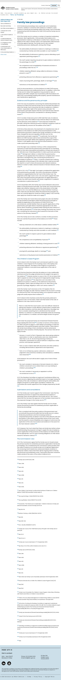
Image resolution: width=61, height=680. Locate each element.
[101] (35, 373)
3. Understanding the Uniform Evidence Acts (6, 39)
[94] (32, 279)
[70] (46, 84)
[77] (33, 159)
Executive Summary (6, 26)
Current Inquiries (27, 8)
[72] (38, 121)
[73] (50, 125)
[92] (59, 254)
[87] (27, 235)
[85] (58, 224)
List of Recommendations (7, 28)
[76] (21, 153)
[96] (43, 294)
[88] (49, 239)
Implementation (54, 8)
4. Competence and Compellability (6, 43)
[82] (32, 209)
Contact (42, 5)
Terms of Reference (6, 23)
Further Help (47, 5)
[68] (58, 76)
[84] (53, 218)
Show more (3, 54)
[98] (35, 322)
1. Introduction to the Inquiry (6, 31)
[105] (36, 435)
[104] (36, 423)
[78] (21, 166)
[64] (39, 56)
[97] (20, 316)
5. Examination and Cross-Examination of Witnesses (6, 48)
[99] (30, 354)
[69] (53, 80)
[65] (35, 61)
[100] (35, 367)
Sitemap (29, 676)
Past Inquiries (34, 8)
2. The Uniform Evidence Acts (7, 35)
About (22, 8)
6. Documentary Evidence (7, 52)
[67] (30, 72)
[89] (58, 243)
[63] (58, 50)
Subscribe (54, 5)
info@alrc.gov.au (30, 658)
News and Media (46, 8)
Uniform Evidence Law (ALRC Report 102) (7, 20)
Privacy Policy (38, 676)
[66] (37, 67)
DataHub (23, 9)
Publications (40, 8)
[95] (54, 285)
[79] (29, 170)
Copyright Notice (49, 676)
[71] (22, 114)
